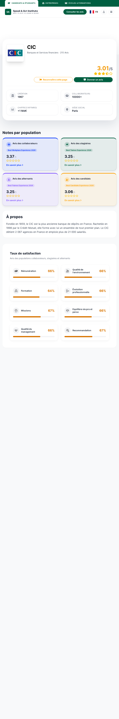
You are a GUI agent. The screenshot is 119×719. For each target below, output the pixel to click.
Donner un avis (95, 79)
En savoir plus (13, 165)
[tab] (21, 3)
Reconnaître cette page (55, 79)
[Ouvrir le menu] (111, 12)
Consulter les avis (75, 12)
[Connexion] (104, 12)
